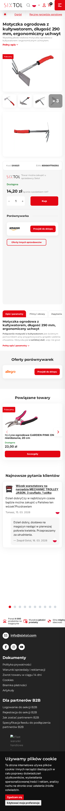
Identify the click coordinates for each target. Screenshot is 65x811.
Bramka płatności (15, 685)
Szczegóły (32, 454)
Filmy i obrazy (37, 314)
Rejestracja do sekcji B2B (20, 712)
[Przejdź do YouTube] (22, 647)
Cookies (8, 680)
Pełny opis (9, 44)
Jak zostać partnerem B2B (21, 717)
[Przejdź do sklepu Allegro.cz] (10, 372)
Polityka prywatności (17, 664)
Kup (44, 201)
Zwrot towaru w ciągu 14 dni (22, 675)
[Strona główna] (5, 14)
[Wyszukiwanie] (28, 5)
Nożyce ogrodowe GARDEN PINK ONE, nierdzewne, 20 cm (31, 436)
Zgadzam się (14, 797)
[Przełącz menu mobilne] (60, 5)
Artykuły (8, 690)
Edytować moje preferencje (23, 802)
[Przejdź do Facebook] (6, 647)
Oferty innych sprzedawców (26, 242)
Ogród (18, 14)
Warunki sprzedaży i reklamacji (24, 669)
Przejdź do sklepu (43, 229)
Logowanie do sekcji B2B (20, 707)
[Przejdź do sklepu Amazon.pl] (14, 228)
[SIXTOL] (13, 5)
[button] (58, 432)
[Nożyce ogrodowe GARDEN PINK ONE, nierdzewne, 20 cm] (21, 419)
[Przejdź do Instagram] (14, 647)
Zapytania (56, 314)
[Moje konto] (44, 5)
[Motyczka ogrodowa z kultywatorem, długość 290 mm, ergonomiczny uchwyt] (32, 70)
